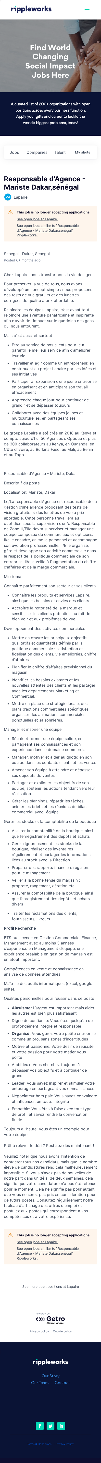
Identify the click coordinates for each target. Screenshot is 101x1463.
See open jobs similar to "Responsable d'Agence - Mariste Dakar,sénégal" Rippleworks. (48, 230)
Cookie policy (62, 1331)
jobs (14, 152)
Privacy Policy (65, 1444)
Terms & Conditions (39, 1444)
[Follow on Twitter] (50, 1426)
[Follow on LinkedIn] (61, 1426)
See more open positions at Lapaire (50, 1286)
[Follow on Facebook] (40, 1426)
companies (36, 152)
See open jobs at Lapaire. (37, 219)
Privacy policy (39, 1331)
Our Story (51, 1376)
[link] (31, 10)
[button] (87, 12)
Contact (62, 1383)
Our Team (42, 1383)
